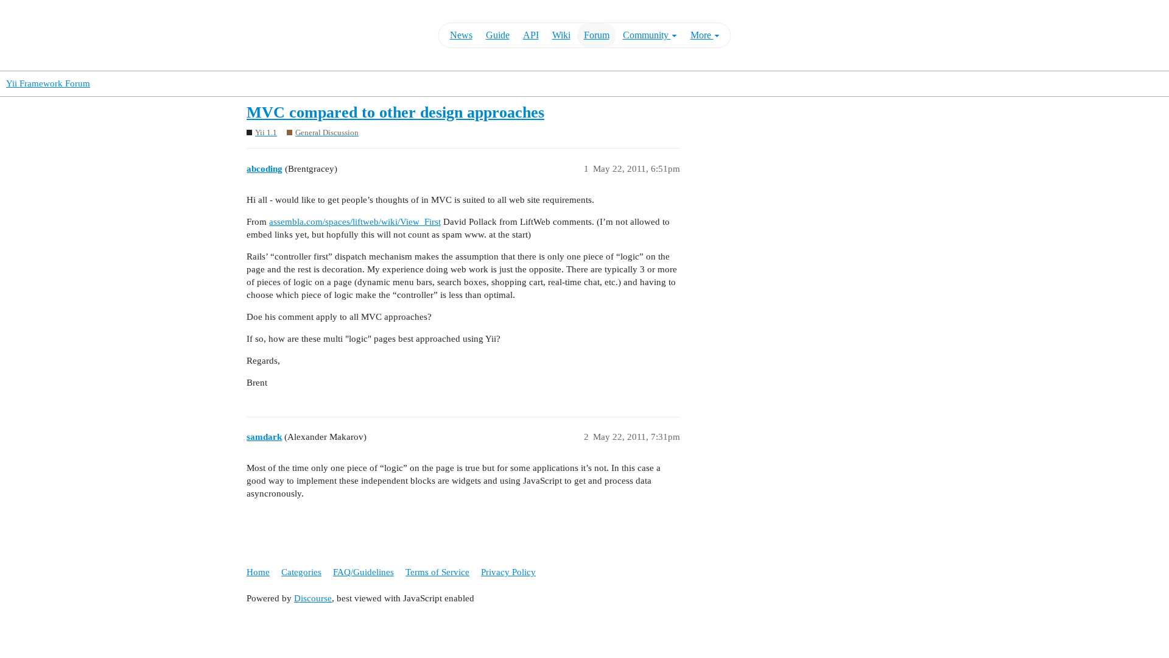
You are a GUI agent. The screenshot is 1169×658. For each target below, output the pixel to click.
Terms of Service (437, 572)
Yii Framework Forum (48, 83)
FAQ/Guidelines (363, 572)
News (461, 35)
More (702, 35)
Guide (498, 35)
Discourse (313, 598)
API (531, 35)
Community (647, 35)
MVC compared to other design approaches (395, 112)
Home (258, 572)
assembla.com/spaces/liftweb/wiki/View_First (355, 222)
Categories (301, 572)
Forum (596, 35)
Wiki (561, 35)
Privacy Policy (508, 572)
